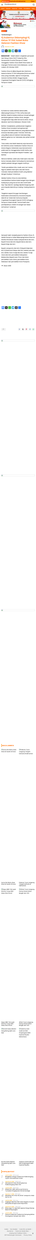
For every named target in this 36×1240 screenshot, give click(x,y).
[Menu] (2, 4)
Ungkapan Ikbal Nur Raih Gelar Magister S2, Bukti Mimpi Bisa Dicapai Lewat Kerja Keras (19, 1202)
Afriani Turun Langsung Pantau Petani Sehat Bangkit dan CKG (26, 1023)
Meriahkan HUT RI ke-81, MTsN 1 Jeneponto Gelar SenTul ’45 (19, 1196)
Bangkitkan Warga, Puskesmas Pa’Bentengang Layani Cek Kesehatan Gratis (19, 1177)
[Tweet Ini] (23, 329)
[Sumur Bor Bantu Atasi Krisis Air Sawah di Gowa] (9, 815)
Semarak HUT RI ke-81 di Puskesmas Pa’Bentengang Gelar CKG (16, 1183)
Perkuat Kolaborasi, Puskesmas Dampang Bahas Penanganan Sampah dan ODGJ (19, 1215)
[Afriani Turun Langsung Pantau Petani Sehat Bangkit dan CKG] (27, 954)
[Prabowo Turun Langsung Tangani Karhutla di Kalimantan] (27, 815)
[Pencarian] (34, 4)
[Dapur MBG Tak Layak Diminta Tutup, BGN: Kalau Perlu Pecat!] (9, 954)
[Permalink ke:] (2, 46)
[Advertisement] (18, 287)
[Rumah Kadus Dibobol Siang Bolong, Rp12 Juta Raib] (9, 1094)
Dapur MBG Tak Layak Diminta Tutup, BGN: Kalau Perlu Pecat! (7, 1023)
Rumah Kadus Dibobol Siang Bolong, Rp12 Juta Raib (8, 1163)
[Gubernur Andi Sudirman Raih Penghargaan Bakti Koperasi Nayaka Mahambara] (27, 1094)
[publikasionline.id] (10, 4)
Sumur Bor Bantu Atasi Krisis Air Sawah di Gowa (8, 883)
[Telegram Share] (30, 329)
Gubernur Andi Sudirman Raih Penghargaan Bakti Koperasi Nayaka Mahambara (26, 1163)
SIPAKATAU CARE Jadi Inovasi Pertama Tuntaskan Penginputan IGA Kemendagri (17, 1190)
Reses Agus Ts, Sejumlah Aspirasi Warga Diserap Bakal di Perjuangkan (19, 1208)
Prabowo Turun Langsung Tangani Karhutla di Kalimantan (26, 884)
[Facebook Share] (19, 329)
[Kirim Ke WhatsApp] (33, 329)
